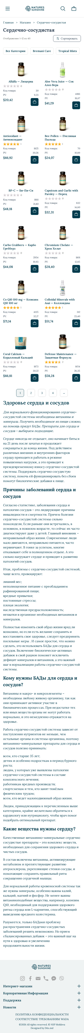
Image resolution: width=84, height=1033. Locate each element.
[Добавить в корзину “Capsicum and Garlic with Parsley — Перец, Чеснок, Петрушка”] (76, 214)
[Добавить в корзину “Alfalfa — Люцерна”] (34, 102)
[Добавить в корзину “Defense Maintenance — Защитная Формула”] (76, 378)
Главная (8, 22)
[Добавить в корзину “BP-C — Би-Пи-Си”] (34, 211)
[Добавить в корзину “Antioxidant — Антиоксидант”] (34, 160)
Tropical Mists (67, 51)
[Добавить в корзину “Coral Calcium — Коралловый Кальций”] (34, 378)
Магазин (25, 22)
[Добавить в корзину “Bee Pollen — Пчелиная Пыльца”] (76, 160)
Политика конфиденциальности (42, 1014)
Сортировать (69, 38)
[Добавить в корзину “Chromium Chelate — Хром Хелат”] (76, 269)
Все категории (15, 51)
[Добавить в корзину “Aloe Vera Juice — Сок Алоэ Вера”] (76, 105)
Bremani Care (42, 51)
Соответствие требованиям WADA (42, 1019)
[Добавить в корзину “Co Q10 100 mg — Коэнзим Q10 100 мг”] (34, 323)
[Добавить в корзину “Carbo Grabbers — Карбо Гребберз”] (34, 269)
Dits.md (49, 1028)
